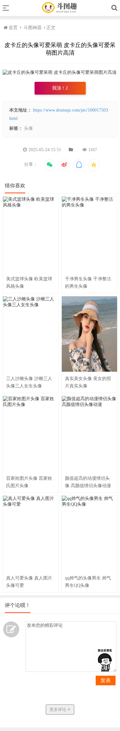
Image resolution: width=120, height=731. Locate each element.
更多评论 (59, 709)
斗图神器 (33, 27)
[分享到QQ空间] (94, 165)
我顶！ (60, 88)
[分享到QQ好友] (79, 165)
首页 (14, 27)
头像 (28, 128)
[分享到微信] (49, 165)
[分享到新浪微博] (64, 165)
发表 (105, 680)
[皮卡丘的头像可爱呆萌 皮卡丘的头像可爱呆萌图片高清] (59, 72)
